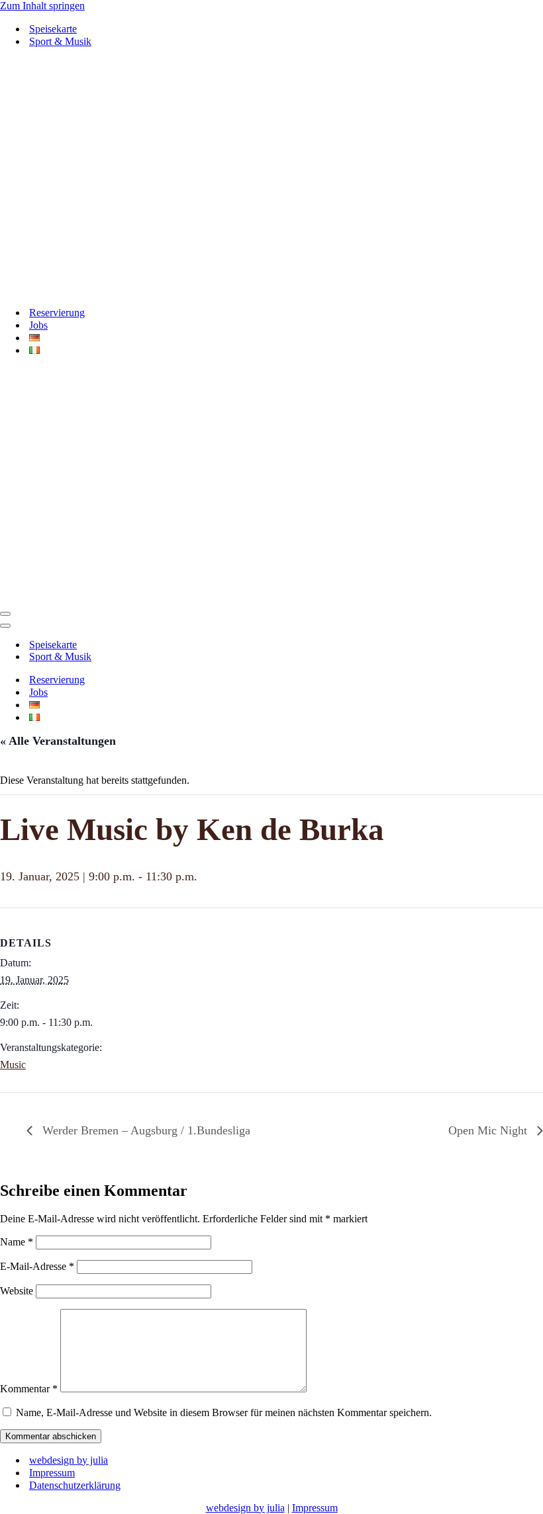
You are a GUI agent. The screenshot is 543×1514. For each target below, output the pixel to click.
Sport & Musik (60, 41)
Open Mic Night (489, 679)
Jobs (38, 99)
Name (16, 790)
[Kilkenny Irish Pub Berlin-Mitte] (271, 64)
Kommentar (29, 937)
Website (16, 839)
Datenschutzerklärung (75, 1034)
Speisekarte (53, 28)
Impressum (52, 1021)
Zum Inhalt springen (42, 5)
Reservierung (57, 87)
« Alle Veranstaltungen (58, 289)
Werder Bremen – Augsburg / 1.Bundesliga (144, 679)
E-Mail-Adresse (37, 815)
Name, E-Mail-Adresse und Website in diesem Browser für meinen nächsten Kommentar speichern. (224, 961)
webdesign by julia (68, 1009)
